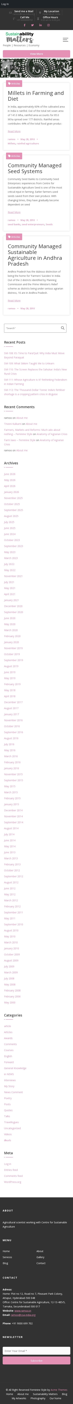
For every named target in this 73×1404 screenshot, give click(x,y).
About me (22, 417)
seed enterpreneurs (33, 224)
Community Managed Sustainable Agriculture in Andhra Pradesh (35, 255)
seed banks (14, 224)
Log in (7, 1164)
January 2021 (11, 600)
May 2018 (9, 690)
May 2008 (9, 984)
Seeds (49, 224)
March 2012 (11, 900)
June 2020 (9, 618)
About (39, 1251)
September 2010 (13, 924)
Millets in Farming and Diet (36, 95)
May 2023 (9, 552)
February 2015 (12, 798)
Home (6, 1251)
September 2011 (13, 912)
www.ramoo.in (23, 1310)
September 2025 (13, 510)
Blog (5, 1263)
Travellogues (11, 1122)
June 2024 (9, 534)
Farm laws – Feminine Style (19, 440)
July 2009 (9, 966)
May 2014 (9, 846)
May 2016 (9, 750)
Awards (8, 1038)
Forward (9, 1062)
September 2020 (13, 612)
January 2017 (11, 714)
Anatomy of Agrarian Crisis (52, 434)
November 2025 (13, 498)
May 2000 (9, 1002)
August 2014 (11, 828)
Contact (41, 1263)
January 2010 (11, 948)
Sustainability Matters (45, 1394)
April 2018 (9, 696)
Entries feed (11, 1170)
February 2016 (12, 762)
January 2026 (11, 492)
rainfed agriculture (28, 143)
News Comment (13, 1092)
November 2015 (13, 774)
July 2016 (9, 744)
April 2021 (9, 594)
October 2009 (12, 954)
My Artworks (19, 1398)
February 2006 (12, 996)
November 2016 (13, 720)
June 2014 (9, 840)
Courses (8, 1050)
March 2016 (11, 756)
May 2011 (9, 918)
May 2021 (9, 588)
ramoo (11, 139)
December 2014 (13, 810)
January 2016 (11, 768)
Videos (8, 1134)
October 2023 (12, 540)
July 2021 (9, 582)
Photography (37, 1398)
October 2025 (12, 504)
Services (7, 1257)
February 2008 (12, 990)
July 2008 (9, 978)
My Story (9, 1086)
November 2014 (13, 816)
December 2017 (13, 702)
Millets (11, 143)
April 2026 (9, 486)
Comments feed (13, 1176)
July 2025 (9, 522)
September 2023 (13, 546)
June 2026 (9, 474)
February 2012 (12, 906)
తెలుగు (7, 1140)
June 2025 (9, 528)
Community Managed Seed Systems (35, 168)
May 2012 (9, 894)
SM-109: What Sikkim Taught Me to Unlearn (29, 363)
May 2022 (9, 570)
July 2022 (9, 564)
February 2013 (12, 864)
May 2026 (9, 480)
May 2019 (9, 678)
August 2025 (11, 516)
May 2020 (9, 624)
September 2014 (13, 822)
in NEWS (9, 1074)
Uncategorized (12, 1128)
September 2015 (13, 780)
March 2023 (11, 558)
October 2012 (12, 870)
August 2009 (11, 960)
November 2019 (13, 648)
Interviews (10, 1080)
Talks (7, 1116)
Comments (10, 1044)
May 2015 (9, 786)
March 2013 (11, 858)
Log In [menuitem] (5, 3)
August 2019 (11, 666)
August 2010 (11, 930)
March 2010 (11, 942)
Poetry (8, 1098)
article (7, 1026)
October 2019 (12, 654)
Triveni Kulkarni (12, 423)
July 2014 (9, 834)
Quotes (8, 1110)
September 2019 (13, 660)
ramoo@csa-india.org (23, 1315)
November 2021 (13, 576)
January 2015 (11, 804)
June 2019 (9, 672)
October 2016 (12, 726)
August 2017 (11, 708)
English (8, 1056)
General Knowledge (15, 1068)
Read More (14, 131)
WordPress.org (12, 1182)
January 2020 (11, 642)
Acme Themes (59, 1389)
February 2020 (12, 636)
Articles (15, 83)
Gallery (40, 1257)
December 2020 (13, 606)
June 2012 (9, 888)
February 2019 (12, 684)
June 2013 (9, 852)
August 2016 (11, 738)
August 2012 (11, 882)
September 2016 (13, 732)
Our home (55, 1398)
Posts (7, 1104)
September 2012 (13, 876)
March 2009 (11, 972)
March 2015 (11, 792)
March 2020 (11, 630)
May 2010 (9, 936)
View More (36, 53)
